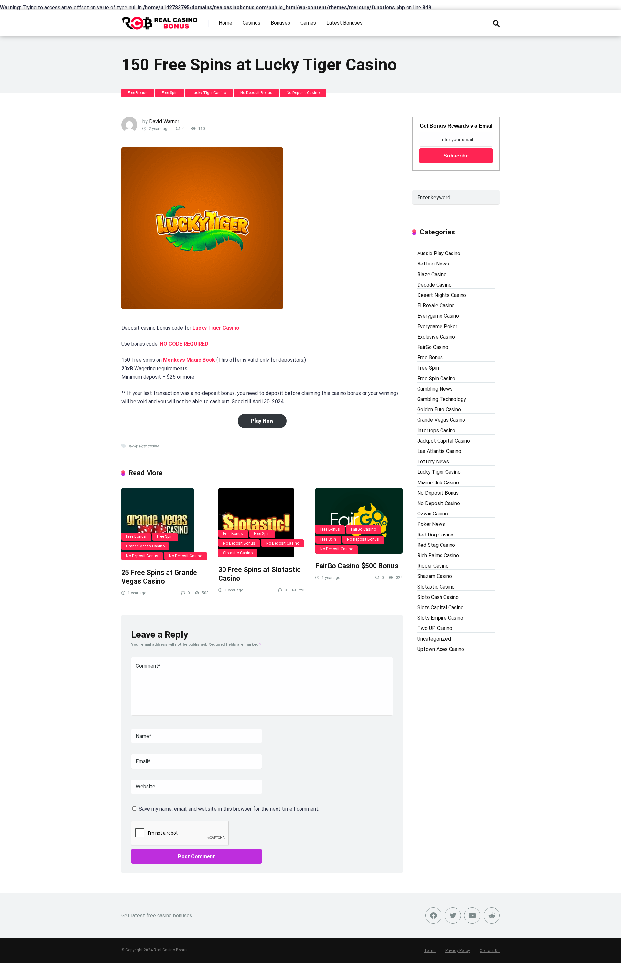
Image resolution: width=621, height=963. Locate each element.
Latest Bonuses (344, 23)
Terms (430, 950)
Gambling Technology (441, 399)
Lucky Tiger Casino (209, 93)
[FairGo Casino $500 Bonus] (359, 521)
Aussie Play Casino (438, 253)
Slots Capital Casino (440, 607)
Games (308, 23)
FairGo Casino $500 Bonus (356, 566)
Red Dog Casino (435, 535)
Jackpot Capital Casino (443, 441)
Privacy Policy (457, 950)
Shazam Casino (434, 576)
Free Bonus (137, 93)
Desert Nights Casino (441, 295)
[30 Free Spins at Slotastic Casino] (262, 522)
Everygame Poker (437, 326)
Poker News (431, 524)
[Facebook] (433, 915)
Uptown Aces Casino (440, 649)
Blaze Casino (432, 274)
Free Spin (170, 93)
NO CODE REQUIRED (184, 344)
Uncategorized (434, 639)
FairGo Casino (363, 529)
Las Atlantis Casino (439, 451)
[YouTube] (472, 915)
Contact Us (490, 950)
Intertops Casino (436, 430)
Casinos (251, 23)
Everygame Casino (438, 316)
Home (225, 23)
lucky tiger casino (144, 446)
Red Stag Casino (436, 545)
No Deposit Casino (303, 93)
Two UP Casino (434, 628)
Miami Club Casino (438, 483)
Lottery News (433, 462)
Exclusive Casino (436, 337)
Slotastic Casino (238, 553)
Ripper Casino (433, 566)
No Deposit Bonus (256, 93)
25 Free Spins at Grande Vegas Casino (159, 576)
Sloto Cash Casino (438, 597)
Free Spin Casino (436, 378)
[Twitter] (453, 915)
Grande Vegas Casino (145, 546)
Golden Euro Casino (439, 409)
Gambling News (434, 389)
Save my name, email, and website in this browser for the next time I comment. (229, 809)
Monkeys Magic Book (189, 360)
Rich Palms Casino (438, 555)
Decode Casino (434, 285)
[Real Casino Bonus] (160, 21)
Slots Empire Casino (440, 618)
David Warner (164, 121)
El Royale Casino (436, 305)
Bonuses (280, 23)
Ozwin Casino (432, 514)
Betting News (433, 264)
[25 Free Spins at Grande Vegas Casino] (165, 524)
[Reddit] (492, 915)
